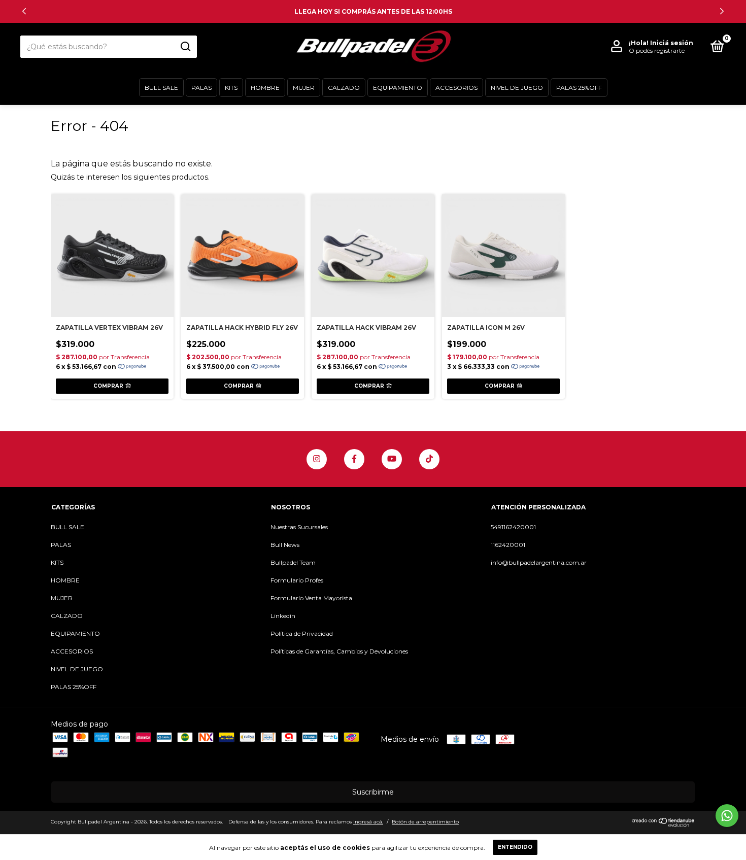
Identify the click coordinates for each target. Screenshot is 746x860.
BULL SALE (161, 87)
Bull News (284, 544)
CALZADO (344, 87)
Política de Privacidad (301, 633)
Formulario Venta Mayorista (311, 598)
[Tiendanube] (663, 824)
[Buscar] (185, 47)
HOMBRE (265, 87)
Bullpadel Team (293, 562)
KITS (231, 87)
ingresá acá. (368, 821)
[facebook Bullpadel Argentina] (354, 459)
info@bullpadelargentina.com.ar (539, 562)
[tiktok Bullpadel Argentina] (429, 459)
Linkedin (282, 616)
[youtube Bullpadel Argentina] (392, 459)
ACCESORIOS (456, 87)
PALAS (201, 87)
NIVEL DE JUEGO (517, 87)
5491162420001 (513, 527)
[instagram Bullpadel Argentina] (317, 459)
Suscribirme (373, 792)
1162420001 (508, 544)
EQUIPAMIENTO (397, 87)
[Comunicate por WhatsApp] (727, 815)
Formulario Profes (296, 580)
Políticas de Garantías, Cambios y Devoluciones (339, 651)
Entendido (515, 847)
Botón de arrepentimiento (425, 821)
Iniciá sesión (671, 43)
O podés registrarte (657, 50)
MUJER (304, 87)
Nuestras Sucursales (299, 527)
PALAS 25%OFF (579, 87)
